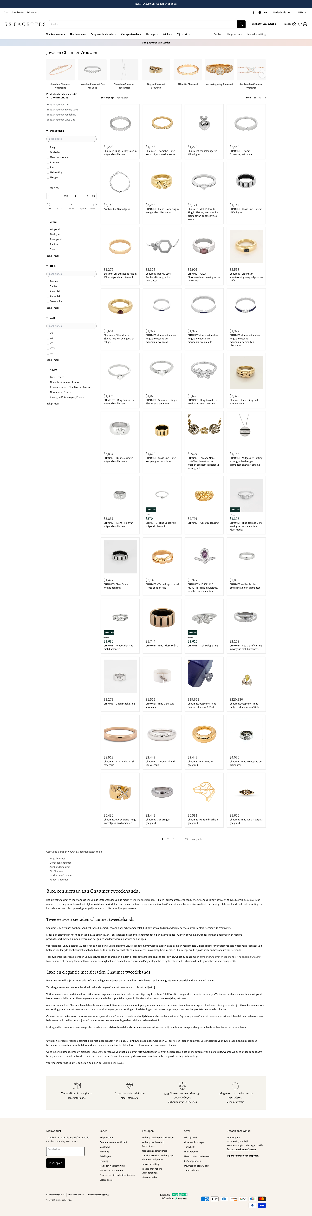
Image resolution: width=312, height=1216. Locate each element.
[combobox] (143, 24)
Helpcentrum (234, 34)
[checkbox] (72, 147)
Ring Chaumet (57, 858)
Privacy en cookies (76, 1194)
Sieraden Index (149, 1177)
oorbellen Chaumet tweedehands (121, 1016)
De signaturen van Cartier (156, 42)
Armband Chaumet (60, 867)
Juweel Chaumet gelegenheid (86, 852)
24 (255, 97)
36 (260, 97)
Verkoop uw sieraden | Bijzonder (158, 1137)
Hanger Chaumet (59, 879)
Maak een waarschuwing (112, 1166)
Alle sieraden (77, 34)
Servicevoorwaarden (55, 1194)
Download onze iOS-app (196, 1166)
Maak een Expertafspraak (154, 1151)
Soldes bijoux (106, 1180)
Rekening (104, 1151)
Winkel (166, 34)
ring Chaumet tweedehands (84, 961)
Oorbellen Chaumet (60, 863)
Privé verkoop (33, 12)
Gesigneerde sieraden (102, 34)
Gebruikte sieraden (56, 852)
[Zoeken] (241, 24)
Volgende (197, 839)
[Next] (262, 74)
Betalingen (105, 1156)
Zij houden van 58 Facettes (182, 1102)
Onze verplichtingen (194, 1142)
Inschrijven (55, 1163)
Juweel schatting (256, 34)
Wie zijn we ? (190, 1137)
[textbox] (71, 139)
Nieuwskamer (191, 1151)
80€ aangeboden (192, 1161)
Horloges (151, 34)
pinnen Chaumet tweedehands (207, 1016)
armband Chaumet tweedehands (218, 957)
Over (6, 12)
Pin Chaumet (57, 871)
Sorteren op (107, 97)
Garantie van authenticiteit (113, 1142)
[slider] (48, 204)
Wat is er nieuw (54, 34)
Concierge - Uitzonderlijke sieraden (117, 1175)
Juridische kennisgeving (98, 1194)
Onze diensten (18, 12)
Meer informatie (77, 1098)
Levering (104, 1161)
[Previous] (49, 74)
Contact (218, 34)
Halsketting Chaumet (61, 875)
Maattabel (105, 1147)
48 (264, 97)
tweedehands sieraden (142, 900)
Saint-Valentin (191, 1170)
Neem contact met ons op (197, 1156)
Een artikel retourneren (111, 1170)
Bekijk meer (52, 256)
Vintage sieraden (130, 34)
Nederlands (279, 12)
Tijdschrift (182, 34)
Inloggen (288, 24)
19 (186, 839)
